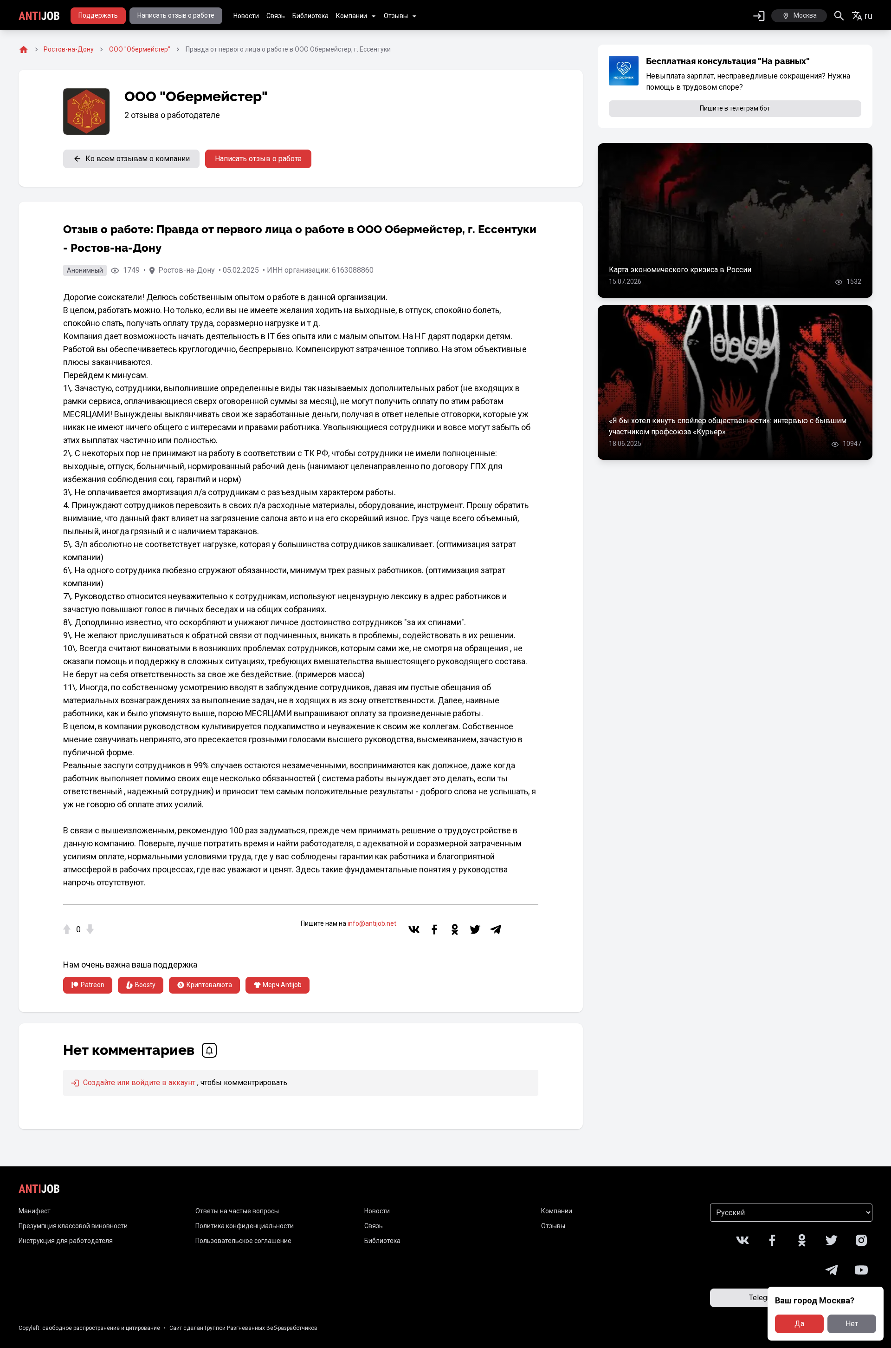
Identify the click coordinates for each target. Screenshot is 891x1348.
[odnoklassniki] (455, 929)
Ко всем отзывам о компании (137, 158)
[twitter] (475, 929)
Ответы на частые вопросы (237, 1211)
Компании (351, 16)
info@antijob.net (372, 923)
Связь (275, 16)
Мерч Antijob (282, 984)
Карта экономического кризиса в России (680, 269)
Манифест (35, 1211)
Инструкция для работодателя (66, 1240)
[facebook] (434, 929)
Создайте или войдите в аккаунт (138, 1082)
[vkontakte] (414, 929)
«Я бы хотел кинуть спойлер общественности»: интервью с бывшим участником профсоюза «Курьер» (727, 426)
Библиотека (310, 16)
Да (799, 1323)
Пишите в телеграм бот (735, 108)
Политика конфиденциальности (244, 1226)
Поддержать (98, 15)
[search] (839, 16)
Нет (852, 1323)
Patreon (92, 984)
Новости (246, 16)
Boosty (145, 984)
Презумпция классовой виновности (73, 1226)
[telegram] (495, 929)
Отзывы (396, 16)
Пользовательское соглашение (243, 1240)
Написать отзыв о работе (175, 15)
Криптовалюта (209, 984)
